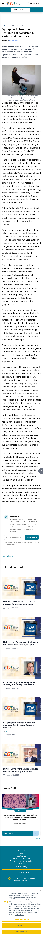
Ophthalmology (8, 556)
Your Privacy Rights (22, 866)
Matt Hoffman (11, 731)
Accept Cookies (21, 932)
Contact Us (21, 856)
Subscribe (31, 537)
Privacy (21, 864)
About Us (21, 850)
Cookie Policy (19, 915)
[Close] (40, 890)
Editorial (21, 853)
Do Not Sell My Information (21, 861)
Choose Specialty (19, 10)
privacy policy (11, 544)
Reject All (21, 926)
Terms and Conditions (21, 858)
